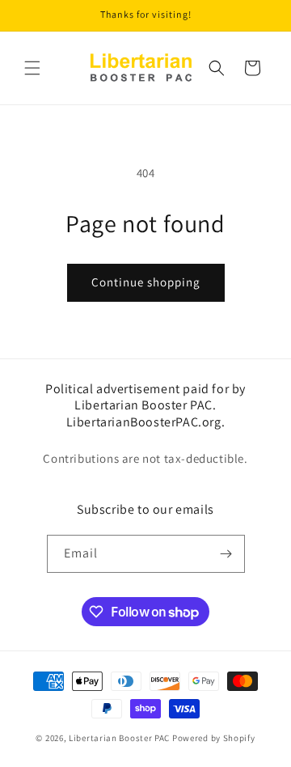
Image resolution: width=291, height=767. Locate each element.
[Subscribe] (226, 554)
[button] (32, 68)
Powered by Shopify (213, 738)
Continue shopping (145, 282)
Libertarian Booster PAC (119, 738)
